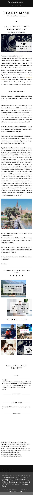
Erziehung (7, 270)
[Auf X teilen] (13, 275)
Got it (23, 491)
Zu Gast (16, 272)
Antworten (16, 394)
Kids (13, 270)
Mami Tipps (26, 270)
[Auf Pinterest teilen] (19, 275)
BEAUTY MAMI (16, 12)
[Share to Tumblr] (16, 275)
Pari (17, 375)
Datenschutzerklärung (8, 454)
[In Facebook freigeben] (10, 275)
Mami (18, 270)
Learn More (13, 491)
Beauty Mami (17, 402)
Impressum (7, 471)
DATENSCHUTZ (8, 469)
